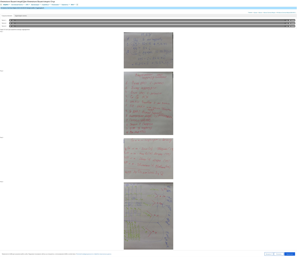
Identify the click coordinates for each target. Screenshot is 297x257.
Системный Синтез (17, 5)
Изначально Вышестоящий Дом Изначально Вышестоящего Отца (27, 1)
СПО (27, 5)
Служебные (45, 5)
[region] (148, 253)
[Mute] (290, 20)
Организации (35, 5)
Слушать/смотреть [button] (7, 16)
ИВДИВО (6, 5)
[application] (152, 20)
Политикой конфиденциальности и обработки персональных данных (93, 254)
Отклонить (278, 254)
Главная (250, 12)
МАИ (72, 5)
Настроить (268, 254)
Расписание (55, 5)
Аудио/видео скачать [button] (21, 16)
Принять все (290, 254)
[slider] (293, 20)
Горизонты (65, 5)
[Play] (10, 20)
